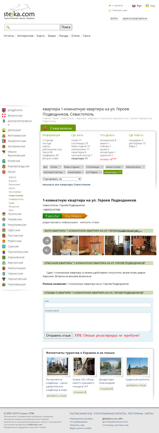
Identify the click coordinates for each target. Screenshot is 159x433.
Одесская (14, 230)
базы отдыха (73, 167)
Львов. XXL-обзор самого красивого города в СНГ (83, 383)
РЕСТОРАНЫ (135, 413)
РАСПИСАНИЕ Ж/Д (81, 413)
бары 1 (133, 146)
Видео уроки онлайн (81, 428)
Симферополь (16, 199)
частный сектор (54, 172)
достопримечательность (115, 421)
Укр (152, 6)
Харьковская (16, 257)
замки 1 (104, 143)
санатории (75, 172)
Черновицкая (17, 284)
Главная (47, 118)
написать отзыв (89, 222)
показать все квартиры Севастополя (66, 184)
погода (46, 143)
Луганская (14, 214)
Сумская (13, 246)
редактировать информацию (60, 222)
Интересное (25, 36)
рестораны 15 (137, 143)
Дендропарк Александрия (107, 381)
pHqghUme (15, 110)
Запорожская (16, 146)
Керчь (12, 188)
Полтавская (15, 235)
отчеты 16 (106, 159)
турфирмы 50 (50, 155)
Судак (12, 202)
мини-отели (114, 167)
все (45, 167)
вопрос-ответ (50, 158)
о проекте (117, 5)
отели (55, 167)
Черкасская (15, 273)
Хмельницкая (17, 268)
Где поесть (136, 135)
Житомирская (17, 135)
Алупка (12, 177)
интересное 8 (108, 140)
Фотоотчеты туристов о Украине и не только (80, 353)
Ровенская (15, 241)
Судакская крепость (138, 379)
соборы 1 (105, 146)
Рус (139, 6)
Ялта (11, 210)
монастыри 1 (108, 152)
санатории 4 (78, 152)
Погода (63, 36)
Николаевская (17, 224)
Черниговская (17, 279)
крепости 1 (106, 155)
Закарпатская (17, 141)
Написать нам (119, 10)
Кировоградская (18, 166)
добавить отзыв (56, 395)
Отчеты (9, 36)
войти (114, 18)
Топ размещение (78, 421)
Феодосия (14, 206)
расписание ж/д (51, 149)
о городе (47, 140)
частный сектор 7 (81, 155)
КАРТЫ (149, 413)
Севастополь (16, 195)
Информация (51, 135)
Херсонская (15, 262)
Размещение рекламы (81, 418)
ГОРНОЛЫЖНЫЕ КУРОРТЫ (110, 413)
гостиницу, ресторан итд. (115, 425)
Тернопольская (18, 252)
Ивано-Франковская (16, 153)
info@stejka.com (34, 424)
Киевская (14, 161)
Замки (52, 36)
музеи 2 (104, 149)
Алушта (12, 180)
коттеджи (93, 172)
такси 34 (47, 152)
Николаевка (15, 191)
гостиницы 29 (79, 143)
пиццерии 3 (136, 140)
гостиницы (94, 167)
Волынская (15, 115)
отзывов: (79, 392)
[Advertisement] (79, 71)
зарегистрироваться (135, 18)
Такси (86, 36)
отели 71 (76, 140)
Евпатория (14, 184)
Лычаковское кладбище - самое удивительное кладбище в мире (56, 385)
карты (46, 146)
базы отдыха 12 (80, 146)
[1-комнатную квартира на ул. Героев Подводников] (65, 246)
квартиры (81, 118)
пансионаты (135, 167)
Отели (75, 36)
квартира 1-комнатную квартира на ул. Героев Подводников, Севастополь (97, 120)
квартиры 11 (79, 158)
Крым (11, 171)
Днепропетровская (20, 122)
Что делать (107, 135)
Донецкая (14, 130)
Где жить (77, 135)
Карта (41, 36)
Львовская (15, 219)
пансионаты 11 (80, 149)
